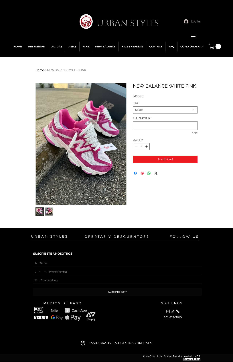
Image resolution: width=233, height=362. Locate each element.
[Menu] (193, 36)
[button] (215, 46)
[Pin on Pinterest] (142, 173)
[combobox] (165, 109)
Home (39, 70)
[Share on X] (156, 173)
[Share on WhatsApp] (149, 173)
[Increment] (147, 146)
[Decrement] (135, 146)
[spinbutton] (141, 146)
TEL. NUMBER (142, 118)
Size (136, 102)
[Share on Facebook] (135, 173)
